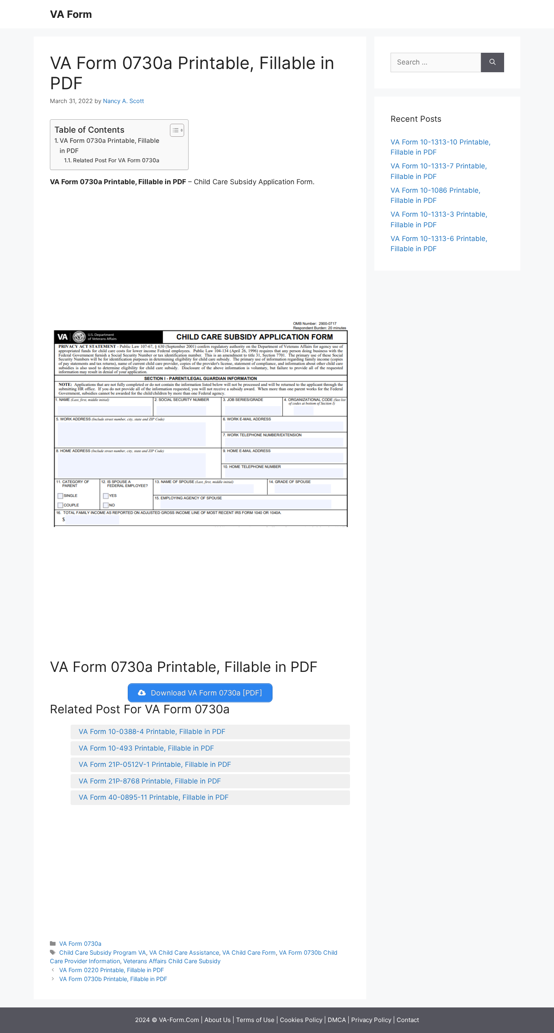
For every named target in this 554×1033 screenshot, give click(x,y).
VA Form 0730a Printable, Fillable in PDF (109, 146)
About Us (217, 1020)
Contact (408, 1020)
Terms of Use (255, 1020)
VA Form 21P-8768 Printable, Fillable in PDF (150, 781)
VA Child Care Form (249, 952)
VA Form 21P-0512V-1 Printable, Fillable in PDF (155, 764)
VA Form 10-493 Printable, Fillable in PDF (146, 748)
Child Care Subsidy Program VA (102, 952)
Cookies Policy (301, 1020)
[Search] (492, 62)
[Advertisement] (200, 254)
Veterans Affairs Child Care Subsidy (172, 961)
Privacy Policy (371, 1020)
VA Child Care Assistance (184, 952)
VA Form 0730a (80, 943)
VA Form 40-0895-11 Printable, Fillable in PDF (154, 797)
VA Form (71, 14)
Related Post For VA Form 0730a (116, 160)
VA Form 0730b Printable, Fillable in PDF (113, 978)
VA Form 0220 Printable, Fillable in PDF (111, 969)
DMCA (337, 1020)
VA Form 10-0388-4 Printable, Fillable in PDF (152, 731)
